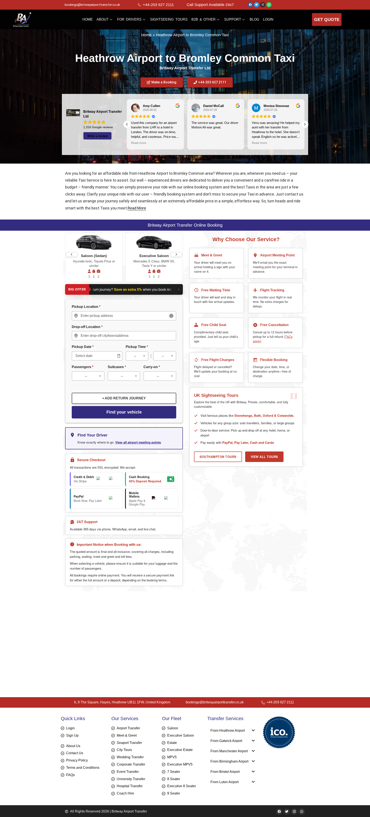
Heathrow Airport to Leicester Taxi (99, 628)
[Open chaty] (358, 806)
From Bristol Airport (225, 771)
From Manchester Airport (229, 751)
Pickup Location (86, 306)
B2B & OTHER (203, 19)
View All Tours (264, 456)
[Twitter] (256, 4)
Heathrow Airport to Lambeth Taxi (98, 653)
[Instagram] (262, 4)
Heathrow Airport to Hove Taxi (95, 634)
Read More (137, 208)
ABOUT (103, 19)
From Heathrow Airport (227, 730)
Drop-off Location (87, 327)
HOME (87, 19)
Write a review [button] (97, 136)
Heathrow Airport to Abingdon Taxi (99, 640)
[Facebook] (250, 4)
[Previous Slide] (71, 254)
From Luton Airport (224, 782)
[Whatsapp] (269, 4)
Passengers (82, 367)
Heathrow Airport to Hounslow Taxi (99, 616)
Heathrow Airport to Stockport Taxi (99, 671)
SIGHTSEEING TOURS (168, 19)
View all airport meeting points (138, 442)
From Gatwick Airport (226, 741)
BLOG (254, 19)
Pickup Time (137, 347)
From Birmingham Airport (229, 761)
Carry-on (151, 367)
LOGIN (268, 19)
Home (146, 35)
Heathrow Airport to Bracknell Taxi (98, 659)
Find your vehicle (124, 412)
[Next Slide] (176, 254)
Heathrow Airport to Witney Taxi (97, 646)
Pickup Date (83, 347)
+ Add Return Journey (124, 398)
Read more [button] (199, 142)
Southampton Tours (218, 456)
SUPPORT (232, 19)
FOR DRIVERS (129, 19)
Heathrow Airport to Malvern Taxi (97, 622)
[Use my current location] (171, 315)
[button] (304, 124)
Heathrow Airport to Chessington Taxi (102, 665)
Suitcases (117, 367)
